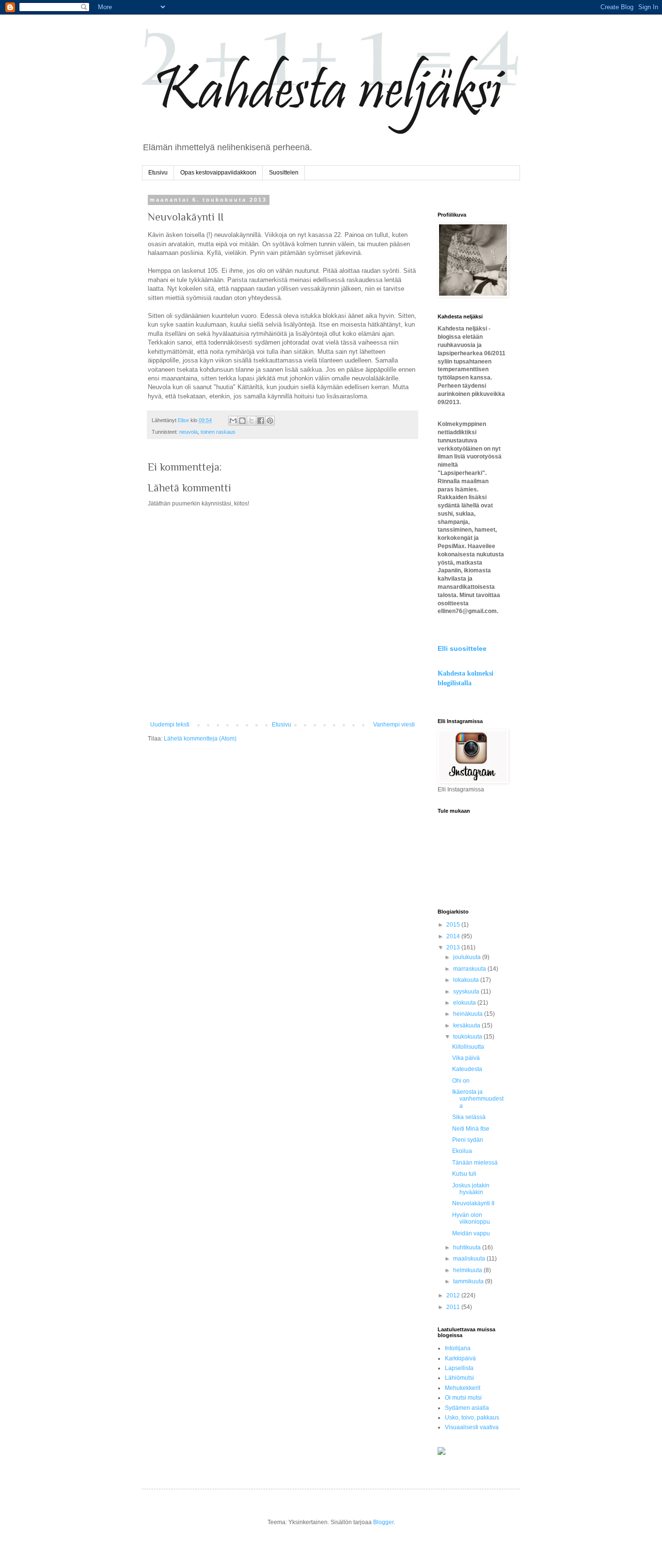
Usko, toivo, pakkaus (472, 1417)
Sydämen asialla (467, 1407)
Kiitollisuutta (468, 1046)
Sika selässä (469, 1117)
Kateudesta (467, 1069)
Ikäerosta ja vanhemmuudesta (478, 1098)
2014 (453, 936)
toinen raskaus (218, 432)
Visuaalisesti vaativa (472, 1427)
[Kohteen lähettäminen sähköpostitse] (233, 421)
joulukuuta (467, 957)
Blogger (383, 1522)
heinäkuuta (468, 1013)
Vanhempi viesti (394, 724)
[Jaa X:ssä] (251, 421)
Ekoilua (462, 1151)
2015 (453, 924)
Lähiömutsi (459, 1377)
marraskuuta (470, 968)
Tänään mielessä (475, 1162)
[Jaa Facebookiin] (261, 421)
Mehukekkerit (462, 1388)
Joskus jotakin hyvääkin (470, 1189)
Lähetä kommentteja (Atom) (200, 738)
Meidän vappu (471, 1233)
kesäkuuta (467, 1025)
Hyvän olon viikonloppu (471, 1218)
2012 (453, 1295)
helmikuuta (468, 1270)
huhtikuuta (467, 1247)
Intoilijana (458, 1348)
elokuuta (465, 1002)
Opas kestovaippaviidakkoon (218, 172)
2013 (453, 947)
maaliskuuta (470, 1258)
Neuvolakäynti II (473, 1203)
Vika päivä (466, 1058)
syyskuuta (467, 991)
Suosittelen (284, 172)
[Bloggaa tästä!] (242, 421)
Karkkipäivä (460, 1358)
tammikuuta (469, 1281)
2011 (453, 1307)
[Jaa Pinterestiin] (270, 421)
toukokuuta (468, 1036)
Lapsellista (459, 1368)
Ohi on (461, 1080)
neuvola (188, 432)
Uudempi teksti (169, 724)
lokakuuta (466, 980)
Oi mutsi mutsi (463, 1397)
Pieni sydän (467, 1139)
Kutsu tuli (464, 1173)
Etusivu (158, 172)
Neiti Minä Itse (470, 1128)
